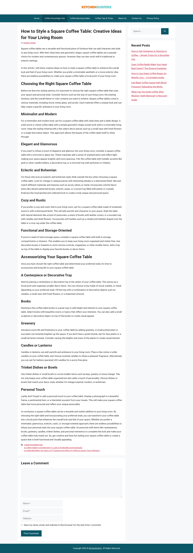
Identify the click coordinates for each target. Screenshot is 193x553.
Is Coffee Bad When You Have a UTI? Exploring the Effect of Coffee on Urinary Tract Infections (62, 451)
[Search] (165, 31)
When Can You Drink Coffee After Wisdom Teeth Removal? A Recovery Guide (149, 96)
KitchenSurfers (95, 548)
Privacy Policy (153, 18)
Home (36, 18)
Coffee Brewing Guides (80, 18)
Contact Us (137, 18)
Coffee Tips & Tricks (104, 18)
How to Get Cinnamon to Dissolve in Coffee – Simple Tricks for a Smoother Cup (150, 55)
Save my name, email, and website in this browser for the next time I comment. (62, 525)
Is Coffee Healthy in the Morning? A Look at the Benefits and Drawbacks (53, 448)
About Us (122, 18)
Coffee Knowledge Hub (55, 18)
